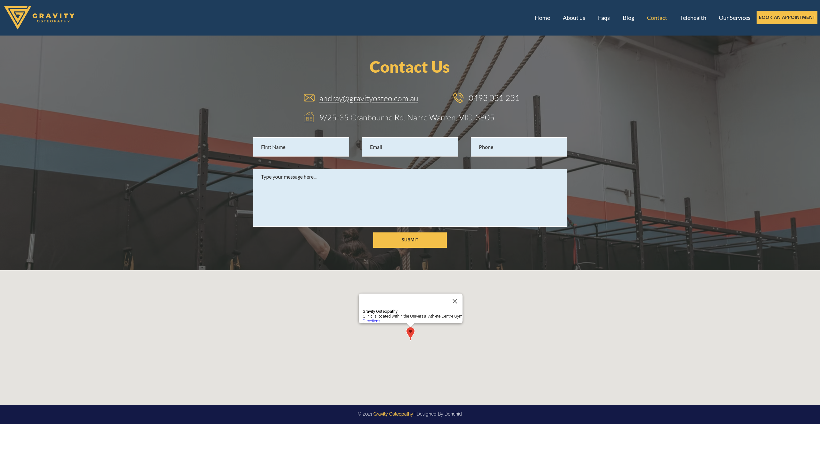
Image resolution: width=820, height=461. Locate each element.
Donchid (453, 414)
